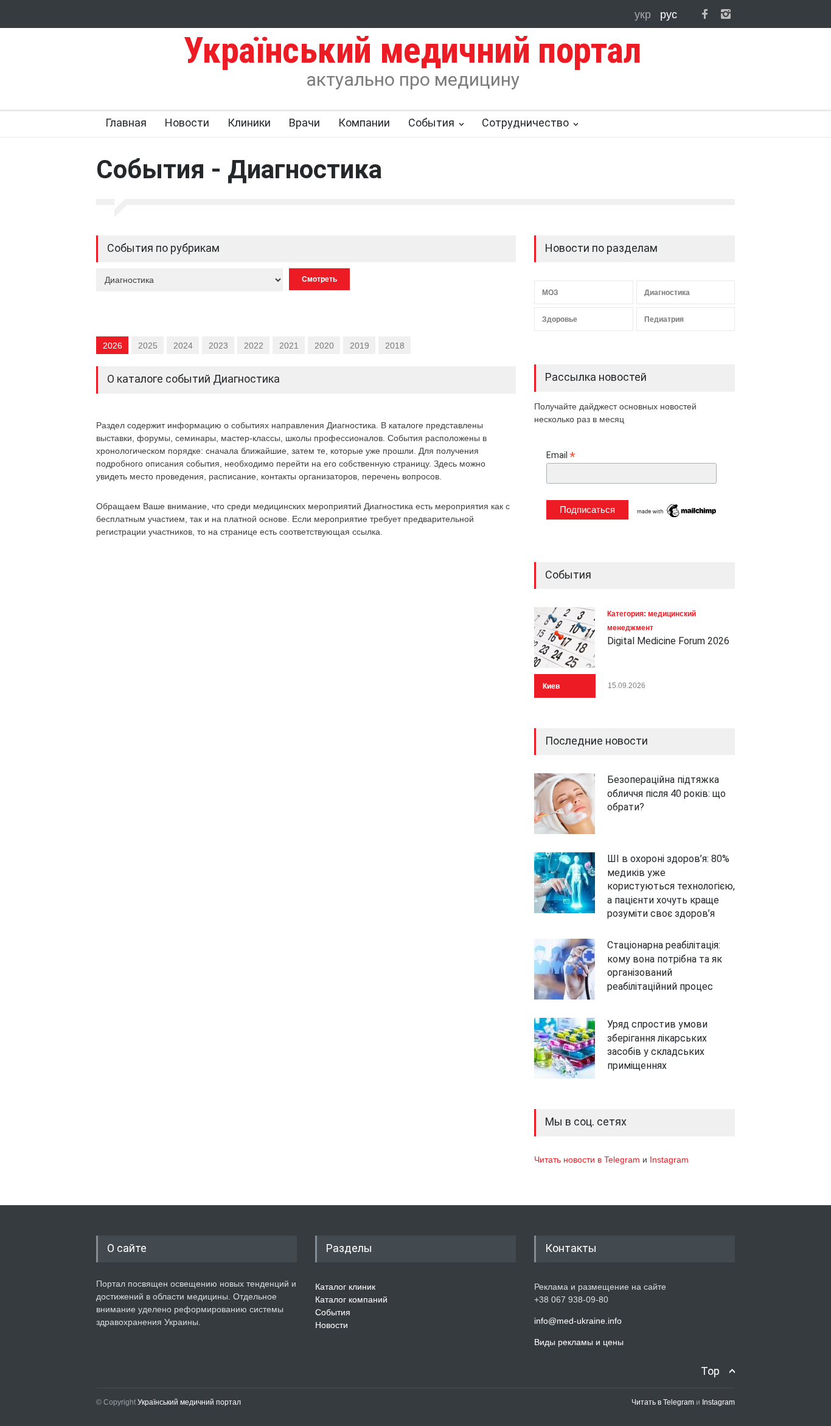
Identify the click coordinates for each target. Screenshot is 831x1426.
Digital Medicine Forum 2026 (668, 641)
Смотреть (319, 279)
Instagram (669, 1159)
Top (710, 1371)
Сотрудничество (525, 122)
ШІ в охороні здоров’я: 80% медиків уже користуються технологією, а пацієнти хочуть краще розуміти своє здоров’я (671, 886)
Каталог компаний (351, 1299)
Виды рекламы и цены (579, 1342)
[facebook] (704, 14)
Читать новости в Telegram (588, 1159)
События (431, 122)
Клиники (249, 122)
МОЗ (550, 292)
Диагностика (667, 292)
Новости (187, 122)
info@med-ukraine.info (578, 1321)
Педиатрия (664, 319)
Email (560, 455)
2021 (289, 345)
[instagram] (726, 14)
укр (644, 15)
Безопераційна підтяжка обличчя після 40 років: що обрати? (666, 793)
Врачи (304, 122)
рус (668, 15)
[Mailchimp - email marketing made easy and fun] (677, 516)
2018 (395, 345)
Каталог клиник (345, 1287)
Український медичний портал (189, 1402)
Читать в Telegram (663, 1402)
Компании (364, 122)
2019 (359, 345)
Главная (126, 122)
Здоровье (559, 319)
